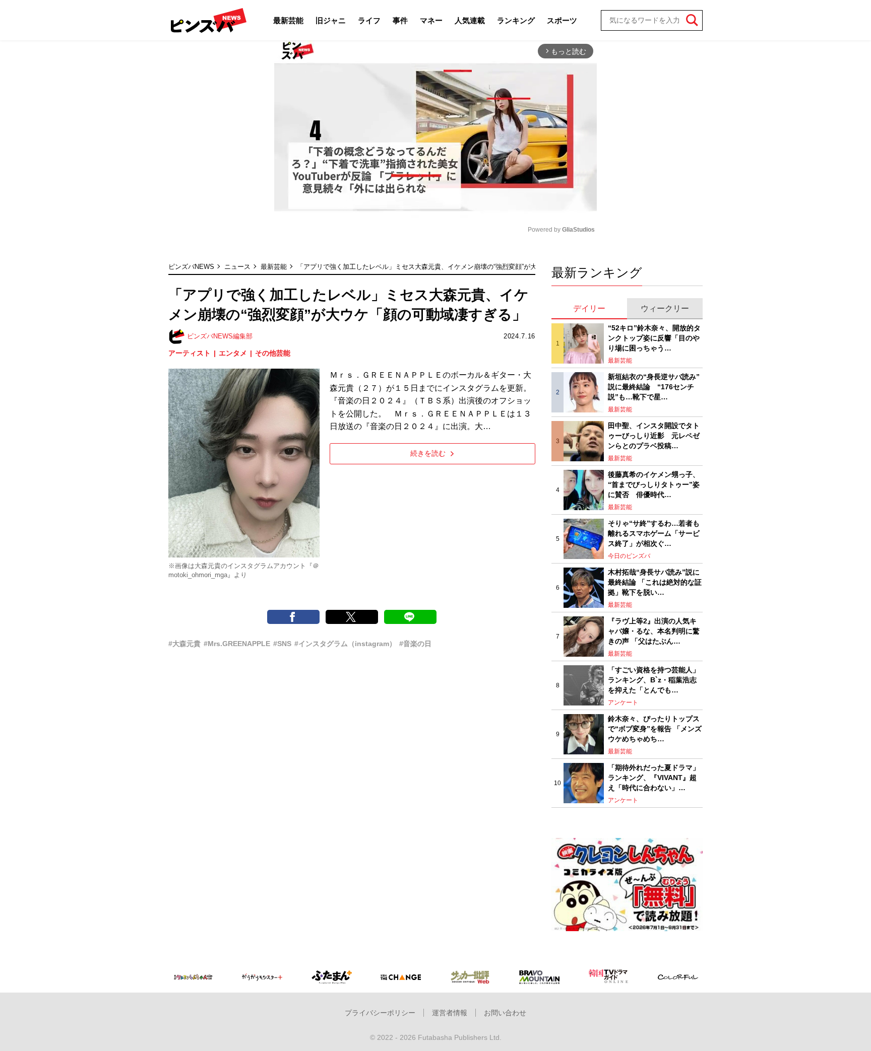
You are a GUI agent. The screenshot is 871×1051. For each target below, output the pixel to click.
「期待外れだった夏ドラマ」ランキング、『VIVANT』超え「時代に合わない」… (654, 777)
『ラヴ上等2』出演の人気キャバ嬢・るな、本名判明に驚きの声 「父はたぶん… (654, 631)
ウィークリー (665, 308)
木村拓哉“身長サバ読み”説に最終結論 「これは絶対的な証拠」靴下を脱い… (655, 582)
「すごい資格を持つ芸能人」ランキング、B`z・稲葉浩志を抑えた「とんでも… (654, 679)
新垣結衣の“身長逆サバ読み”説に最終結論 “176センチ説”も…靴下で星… (654, 386)
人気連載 (470, 20)
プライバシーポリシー (380, 1013)
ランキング (516, 20)
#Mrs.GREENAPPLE (237, 644)
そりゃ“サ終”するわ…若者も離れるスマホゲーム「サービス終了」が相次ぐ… (654, 533)
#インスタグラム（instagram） (345, 644)
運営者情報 (449, 1013)
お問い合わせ (505, 1013)
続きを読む (428, 453)
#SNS (282, 644)
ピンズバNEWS (191, 266)
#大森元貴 (184, 644)
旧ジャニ (331, 20)
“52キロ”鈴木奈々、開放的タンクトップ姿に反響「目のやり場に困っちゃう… (654, 338)
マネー (431, 20)
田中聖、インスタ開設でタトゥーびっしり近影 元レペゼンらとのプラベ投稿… (654, 435)
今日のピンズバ (629, 556)
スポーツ (562, 20)
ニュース (237, 266)
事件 (400, 20)
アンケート (623, 702)
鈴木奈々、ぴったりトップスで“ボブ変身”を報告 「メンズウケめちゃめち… (655, 728)
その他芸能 (272, 353)
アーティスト (189, 353)
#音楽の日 (415, 644)
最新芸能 (288, 20)
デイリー (589, 308)
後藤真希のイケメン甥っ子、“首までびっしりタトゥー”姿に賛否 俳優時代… (654, 484)
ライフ (369, 20)
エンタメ (233, 353)
